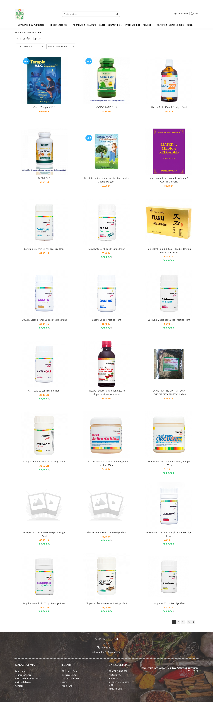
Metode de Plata (69, 671)
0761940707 (108, 647)
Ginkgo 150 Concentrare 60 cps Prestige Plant (44, 534)
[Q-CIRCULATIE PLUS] (106, 80)
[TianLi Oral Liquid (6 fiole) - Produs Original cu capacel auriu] (168, 222)
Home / (19, 32)
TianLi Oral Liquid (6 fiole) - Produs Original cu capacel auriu (168, 250)
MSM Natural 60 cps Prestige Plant (106, 248)
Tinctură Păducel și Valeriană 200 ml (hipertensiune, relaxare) (106, 392)
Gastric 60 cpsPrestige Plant (106, 319)
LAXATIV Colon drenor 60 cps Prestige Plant (44, 319)
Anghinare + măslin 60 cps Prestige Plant (44, 603)
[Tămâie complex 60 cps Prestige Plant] (106, 505)
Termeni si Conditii (23, 674)
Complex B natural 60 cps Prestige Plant (44, 461)
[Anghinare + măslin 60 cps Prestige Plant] (44, 576)
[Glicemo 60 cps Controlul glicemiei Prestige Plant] (168, 505)
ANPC (64, 682)
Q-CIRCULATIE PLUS (106, 107)
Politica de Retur (69, 674)
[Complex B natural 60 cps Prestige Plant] (44, 434)
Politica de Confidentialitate (28, 678)
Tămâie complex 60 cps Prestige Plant (106, 532)
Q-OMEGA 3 (44, 178)
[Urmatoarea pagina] (193, 622)
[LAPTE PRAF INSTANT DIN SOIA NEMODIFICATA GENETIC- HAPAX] (168, 364)
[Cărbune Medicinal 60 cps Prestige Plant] (168, 293)
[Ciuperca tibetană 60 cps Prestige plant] (106, 576)
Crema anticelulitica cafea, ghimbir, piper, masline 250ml (107, 463)
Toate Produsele (32, 32)
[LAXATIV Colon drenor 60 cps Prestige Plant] (44, 293)
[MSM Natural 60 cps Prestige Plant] (106, 222)
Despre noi (20, 671)
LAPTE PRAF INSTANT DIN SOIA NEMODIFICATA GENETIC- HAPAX (169, 392)
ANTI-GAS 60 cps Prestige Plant (44, 390)
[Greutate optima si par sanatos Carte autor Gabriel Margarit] (106, 151)
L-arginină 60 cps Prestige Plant (168, 603)
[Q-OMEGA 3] (44, 151)
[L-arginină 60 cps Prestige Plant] (168, 576)
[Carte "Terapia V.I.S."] (44, 80)
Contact (19, 685)
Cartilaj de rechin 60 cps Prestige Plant (44, 248)
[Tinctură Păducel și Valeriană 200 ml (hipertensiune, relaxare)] (106, 364)
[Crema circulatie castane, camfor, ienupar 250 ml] (168, 434)
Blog (190, 24)
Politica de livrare (23, 682)
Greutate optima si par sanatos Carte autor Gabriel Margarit (106, 180)
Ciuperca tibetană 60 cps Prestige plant (106, 603)
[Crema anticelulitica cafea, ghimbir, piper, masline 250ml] (106, 434)
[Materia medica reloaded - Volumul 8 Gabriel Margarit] (168, 151)
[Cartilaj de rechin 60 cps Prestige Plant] (44, 222)
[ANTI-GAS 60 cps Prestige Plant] (44, 364)
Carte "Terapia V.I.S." (44, 107)
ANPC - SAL (67, 685)
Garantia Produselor (71, 678)
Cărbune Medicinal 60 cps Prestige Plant (169, 319)
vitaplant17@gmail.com (108, 651)
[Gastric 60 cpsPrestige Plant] (106, 293)
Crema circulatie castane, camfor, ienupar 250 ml (169, 463)
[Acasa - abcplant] (34, 14)
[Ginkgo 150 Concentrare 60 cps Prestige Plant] (44, 505)
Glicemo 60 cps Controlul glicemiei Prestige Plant (168, 534)
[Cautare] (117, 14)
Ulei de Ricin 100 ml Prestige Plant (169, 107)
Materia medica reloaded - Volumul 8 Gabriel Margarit (169, 180)
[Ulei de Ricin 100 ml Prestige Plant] (168, 80)
